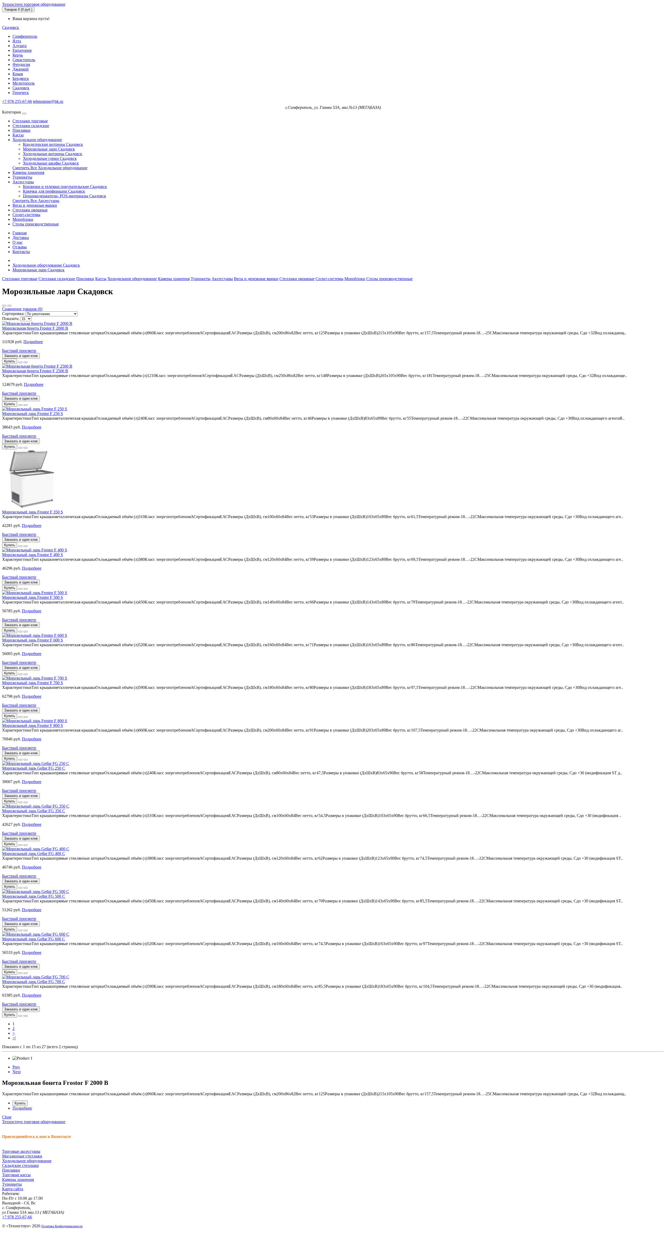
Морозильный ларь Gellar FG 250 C (33, 768)
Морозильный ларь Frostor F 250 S (32, 413)
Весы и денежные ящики (34, 205)
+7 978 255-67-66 (17, 101)
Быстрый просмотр (19, 350)
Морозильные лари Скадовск (49, 149)
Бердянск (20, 78)
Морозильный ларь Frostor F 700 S (32, 683)
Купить (20, 1103)
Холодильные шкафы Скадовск (51, 163)
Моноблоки (22, 219)
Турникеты (22, 177)
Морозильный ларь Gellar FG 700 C (33, 981)
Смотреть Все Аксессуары (35, 200)
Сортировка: (13, 313)
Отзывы (19, 247)
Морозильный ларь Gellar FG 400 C (33, 853)
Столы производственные (35, 224)
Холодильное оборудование (37, 139)
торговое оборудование (33, 4)
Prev (16, 1067)
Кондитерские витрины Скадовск (53, 144)
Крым (17, 74)
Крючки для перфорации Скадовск (54, 191)
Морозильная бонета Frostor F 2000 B (35, 328)
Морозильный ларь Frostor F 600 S (32, 640)
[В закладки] (20, 362)
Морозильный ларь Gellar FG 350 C (33, 811)
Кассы (18, 135)
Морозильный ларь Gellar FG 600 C (33, 939)
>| (14, 1038)
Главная (19, 233)
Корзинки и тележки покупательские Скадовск (65, 186)
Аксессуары (23, 182)
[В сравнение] (25, 362)
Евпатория (21, 50)
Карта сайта (12, 1189)
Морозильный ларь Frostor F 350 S (32, 512)
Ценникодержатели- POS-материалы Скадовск (64, 196)
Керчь (17, 55)
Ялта (16, 41)
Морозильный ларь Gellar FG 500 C (33, 896)
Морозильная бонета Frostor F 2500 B (35, 371)
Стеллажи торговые (30, 121)
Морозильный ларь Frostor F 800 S (32, 725)
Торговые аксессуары (21, 1151)
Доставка (20, 237)
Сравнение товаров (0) (22, 309)
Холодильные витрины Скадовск (52, 154)
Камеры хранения (28, 172)
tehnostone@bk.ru (48, 101)
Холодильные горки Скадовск (50, 158)
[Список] (4, 305)
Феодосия (21, 64)
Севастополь (23, 60)
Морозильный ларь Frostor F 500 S (32, 597)
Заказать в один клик (21, 356)
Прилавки (21, 130)
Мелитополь (23, 83)
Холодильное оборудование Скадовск (46, 265)
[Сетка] (9, 305)
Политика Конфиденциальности (61, 1226)
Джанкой (20, 69)
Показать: (10, 318)
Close (6, 1117)
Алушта (19, 45)
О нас (17, 242)
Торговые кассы (16, 1175)
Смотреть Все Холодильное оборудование (49, 168)
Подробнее (33, 341)
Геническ (20, 92)
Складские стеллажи (20, 1165)
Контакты (21, 251)
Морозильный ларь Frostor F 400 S (32, 554)
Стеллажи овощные (30, 210)
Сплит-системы (26, 214)
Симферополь (24, 36)
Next (16, 1072)
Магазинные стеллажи (22, 1156)
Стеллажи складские (30, 125)
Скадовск (20, 88)
